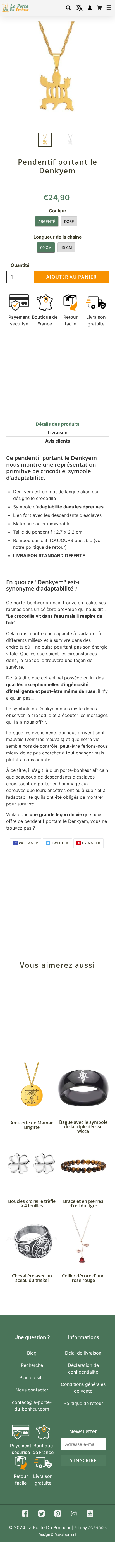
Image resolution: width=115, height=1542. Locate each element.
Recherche (32, 1365)
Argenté (46, 221)
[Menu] (109, 8)
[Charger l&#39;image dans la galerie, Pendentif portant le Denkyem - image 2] (70, 140)
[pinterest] (57, 1514)
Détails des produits (58, 424)
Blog (32, 1353)
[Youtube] (90, 1514)
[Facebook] (25, 1514)
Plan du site (32, 1377)
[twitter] (41, 1514)
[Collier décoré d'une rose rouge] (83, 1241)
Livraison (58, 432)
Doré (69, 221)
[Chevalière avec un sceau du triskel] (32, 1241)
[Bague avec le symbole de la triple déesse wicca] (83, 1087)
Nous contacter (32, 1390)
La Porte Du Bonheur (49, 1527)
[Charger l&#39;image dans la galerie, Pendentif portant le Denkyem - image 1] (45, 140)
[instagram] (74, 1514)
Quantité (20, 265)
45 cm (66, 247)
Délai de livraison (83, 1353)
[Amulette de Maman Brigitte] (32, 1087)
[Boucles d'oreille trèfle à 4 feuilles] (32, 1166)
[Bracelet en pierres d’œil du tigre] (83, 1166)
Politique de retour (83, 1403)
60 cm (46, 247)
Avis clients (57, 441)
